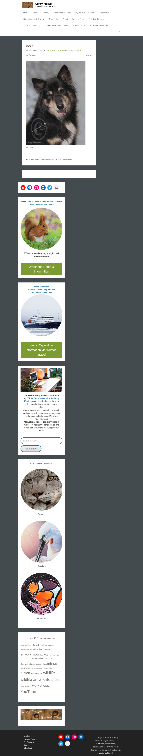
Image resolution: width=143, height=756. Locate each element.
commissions (38, 658)
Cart (25, 745)
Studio (35, 13)
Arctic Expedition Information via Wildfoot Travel (41, 350)
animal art (29, 639)
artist (36, 644)
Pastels (41, 514)
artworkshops (54, 655)
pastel (23, 668)
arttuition (47, 649)
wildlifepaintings (26, 686)
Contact (27, 736)
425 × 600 (52, 50)
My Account (29, 742)
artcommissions (26, 645)
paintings (50, 663)
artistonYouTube (26, 649)
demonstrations (28, 664)
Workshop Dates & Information (41, 269)
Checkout (28, 748)
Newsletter (54, 19)
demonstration (50, 659)
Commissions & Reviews (34, 19)
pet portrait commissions (34, 668)
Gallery (46, 13)
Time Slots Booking (31, 25)
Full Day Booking (96, 19)
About (65, 19)
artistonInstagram (47, 645)
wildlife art (29, 679)
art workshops (40, 654)
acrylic (23, 639)
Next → (89, 55)
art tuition (38, 649)
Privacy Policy (30, 739)
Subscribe (31, 448)
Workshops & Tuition (62, 13)
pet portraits (48, 668)
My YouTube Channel (84, 13)
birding (29, 659)
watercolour (36, 673)
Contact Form (79, 25)
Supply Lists (104, 13)
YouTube (28, 691)
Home (26, 13)
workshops (40, 685)
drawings (39, 664)
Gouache (41, 618)
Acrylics (42, 566)
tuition (25, 673)
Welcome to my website (70, 50)
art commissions (47, 638)
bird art (23, 659)
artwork (26, 654)
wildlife (49, 672)
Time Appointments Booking (56, 25)
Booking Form (78, 19)
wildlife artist (49, 679)
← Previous (31, 55)
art (36, 638)
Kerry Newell (44, 3)
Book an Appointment (99, 25)
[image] (59, 103)
